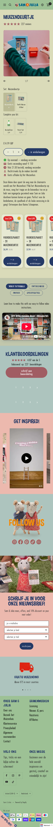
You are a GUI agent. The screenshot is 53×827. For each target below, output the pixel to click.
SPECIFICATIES (33, 292)
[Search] (10, 5)
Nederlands (24, 793)
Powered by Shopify (20, 802)
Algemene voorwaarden (9, 735)
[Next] (48, 81)
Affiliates (33, 720)
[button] (37, 387)
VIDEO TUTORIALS (17, 286)
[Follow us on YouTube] (6, 782)
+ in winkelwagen (12, 261)
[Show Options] (46, 630)
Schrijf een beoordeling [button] (26, 372)
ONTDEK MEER (38, 286)
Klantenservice (10, 723)
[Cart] (48, 4)
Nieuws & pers (36, 711)
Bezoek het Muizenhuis (8, 717)
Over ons (7, 710)
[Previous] (4, 81)
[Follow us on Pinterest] (19, 775)
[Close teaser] (15, 825)
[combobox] (26, 630)
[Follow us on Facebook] (6, 775)
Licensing (33, 706)
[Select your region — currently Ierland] (42, 4)
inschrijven (26, 646)
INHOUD (16, 292)
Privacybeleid (9, 728)
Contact (6, 741)
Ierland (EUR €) (10, 793)
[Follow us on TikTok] (13, 782)
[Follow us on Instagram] (13, 775)
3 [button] (30, 387)
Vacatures (34, 715)
